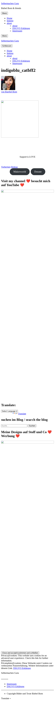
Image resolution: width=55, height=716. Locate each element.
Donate (38, 171)
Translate (22, 413)
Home (9, 18)
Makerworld (19, 171)
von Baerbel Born (9, 92)
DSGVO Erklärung (21, 28)
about (9, 23)
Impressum (17, 31)
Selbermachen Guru (10, 3)
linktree (10, 21)
